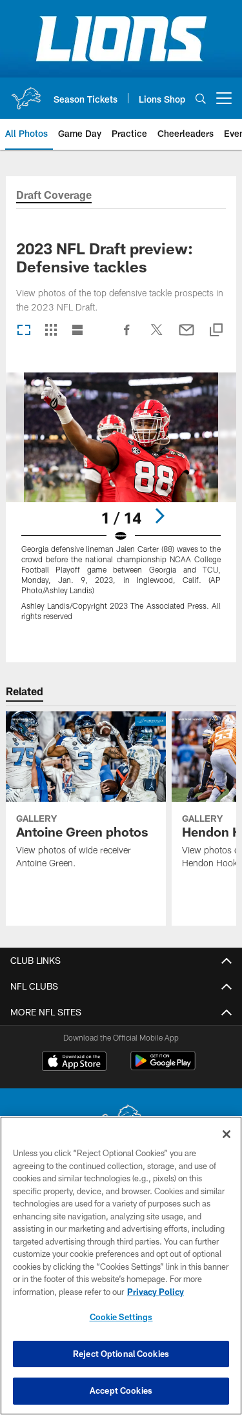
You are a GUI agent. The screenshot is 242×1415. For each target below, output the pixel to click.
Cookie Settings (121, 1317)
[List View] (77, 330)
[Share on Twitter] (156, 336)
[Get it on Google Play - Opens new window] (163, 1067)
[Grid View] (51, 330)
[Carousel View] (24, 330)
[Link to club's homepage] (25, 93)
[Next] (159, 516)
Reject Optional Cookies (121, 1354)
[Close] (226, 1134)
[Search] (201, 98)
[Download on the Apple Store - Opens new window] (74, 1063)
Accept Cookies (121, 1390)
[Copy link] (216, 330)
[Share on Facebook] (127, 336)
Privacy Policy (155, 1292)
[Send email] (186, 336)
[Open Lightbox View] (121, 504)
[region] (121, 1265)
